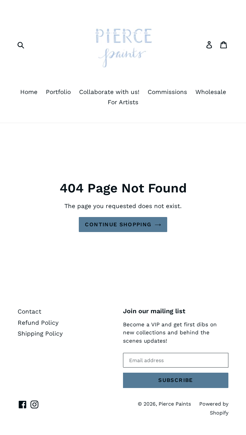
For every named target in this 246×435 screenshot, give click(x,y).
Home (28, 92)
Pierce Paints (175, 404)
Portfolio (58, 92)
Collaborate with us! (109, 92)
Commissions (167, 92)
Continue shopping (118, 224)
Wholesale (210, 92)
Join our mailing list (154, 311)
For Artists (123, 102)
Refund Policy (38, 322)
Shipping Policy (40, 333)
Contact (29, 311)
